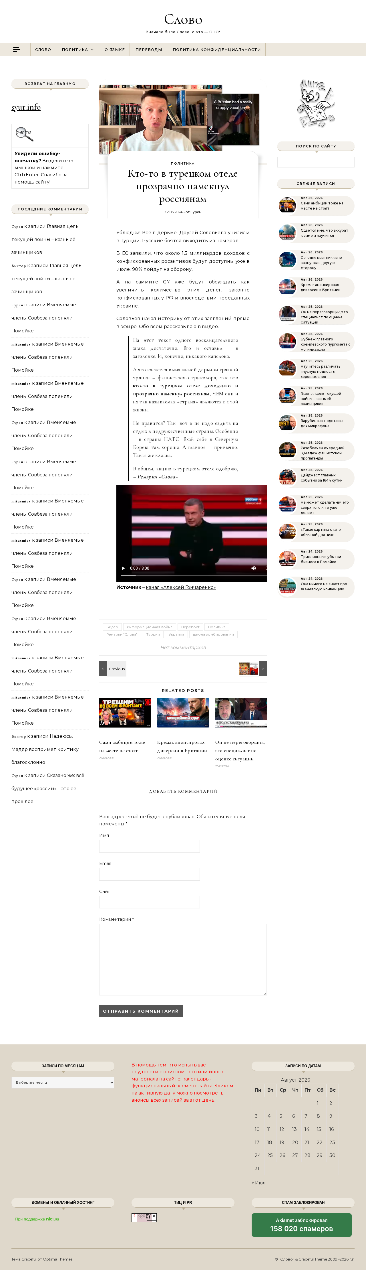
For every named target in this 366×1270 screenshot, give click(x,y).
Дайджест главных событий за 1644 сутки (322, 477)
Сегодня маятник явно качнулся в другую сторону (321, 262)
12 (282, 1129)
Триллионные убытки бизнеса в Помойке (321, 559)
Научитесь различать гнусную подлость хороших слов (320, 371)
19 (282, 1142)
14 (307, 1129)
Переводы (149, 49)
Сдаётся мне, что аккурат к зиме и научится (324, 233)
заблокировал (301, 1227)
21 (307, 1142)
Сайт (104, 891)
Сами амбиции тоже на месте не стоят (322, 205)
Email (105, 863)
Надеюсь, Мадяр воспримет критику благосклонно (45, 749)
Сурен (195, 211)
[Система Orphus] (24, 140)
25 (270, 1155)
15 (319, 1129)
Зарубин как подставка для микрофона (322, 423)
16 (331, 1129)
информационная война (149, 627)
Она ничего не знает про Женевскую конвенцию (324, 586)
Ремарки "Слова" (122, 634)
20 (295, 1142)
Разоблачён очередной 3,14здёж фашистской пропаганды (323, 453)
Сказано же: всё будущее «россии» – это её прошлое (47, 788)
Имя (104, 835)
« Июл (259, 1183)
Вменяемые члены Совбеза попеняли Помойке (43, 318)
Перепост (190, 627)
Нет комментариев (183, 647)
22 (320, 1142)
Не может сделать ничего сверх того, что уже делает (325, 507)
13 (294, 1129)
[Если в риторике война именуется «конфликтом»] (254, 668)
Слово (183, 18)
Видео (112, 627)
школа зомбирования (213, 634)
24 (258, 1155)
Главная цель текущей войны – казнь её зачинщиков (45, 239)
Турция (153, 634)
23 (332, 1142)
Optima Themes (57, 1259)
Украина (176, 634)
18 (269, 1142)
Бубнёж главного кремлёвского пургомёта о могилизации (326, 344)
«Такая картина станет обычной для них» (322, 532)
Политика (75, 49)
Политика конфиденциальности (217, 49)
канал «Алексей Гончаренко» (181, 587)
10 (257, 1129)
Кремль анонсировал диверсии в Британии (321, 287)
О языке (115, 49)
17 (257, 1142)
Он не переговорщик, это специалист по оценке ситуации (240, 750)
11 (269, 1129)
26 (282, 1155)
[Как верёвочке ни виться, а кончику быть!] (112, 668)
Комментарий (116, 919)
